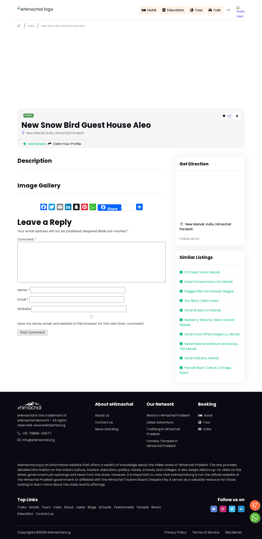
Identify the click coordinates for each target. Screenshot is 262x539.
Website (24, 309)
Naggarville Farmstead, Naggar (209, 291)
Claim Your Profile (67, 143)
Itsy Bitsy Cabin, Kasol (201, 300)
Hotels (28, 115)
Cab (217, 10)
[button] (240, 10)
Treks (21, 507)
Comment (26, 239)
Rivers (156, 507)
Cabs (207, 429)
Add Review (37, 143)
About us (102, 415)
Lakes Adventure (160, 422)
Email (22, 299)
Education (175, 10)
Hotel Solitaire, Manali (201, 358)
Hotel (151, 10)
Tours (46, 507)
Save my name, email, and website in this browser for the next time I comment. (80, 323)
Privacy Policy (175, 532)
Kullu (31, 26)
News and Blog (106, 429)
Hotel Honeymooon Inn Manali (208, 281)
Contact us (104, 422)
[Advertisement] (131, 61)
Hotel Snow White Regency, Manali (211, 334)
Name (23, 290)
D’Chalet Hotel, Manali (202, 272)
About (69, 507)
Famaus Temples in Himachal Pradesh (162, 443)
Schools (105, 507)
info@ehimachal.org (38, 440)
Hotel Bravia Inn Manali (202, 310)
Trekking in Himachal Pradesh (163, 431)
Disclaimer (233, 532)
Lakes (80, 507)
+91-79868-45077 (36, 433)
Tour (199, 10)
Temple (142, 507)
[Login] (229, 116)
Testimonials (124, 507)
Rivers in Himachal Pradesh (168, 415)
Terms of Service (205, 532)
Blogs (92, 507)
